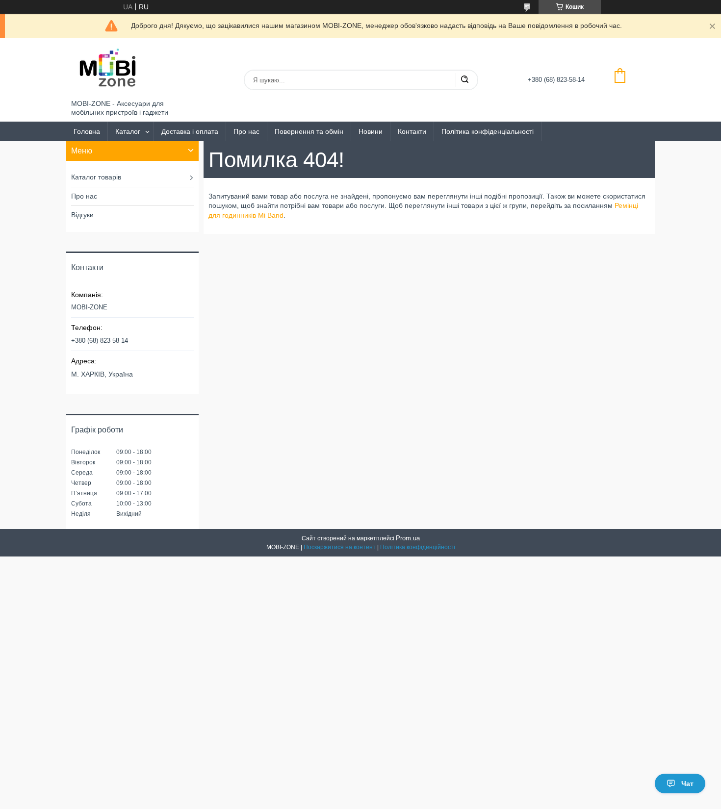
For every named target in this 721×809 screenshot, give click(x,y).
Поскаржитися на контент (340, 547)
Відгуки (82, 215)
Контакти (412, 131)
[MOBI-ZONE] (108, 69)
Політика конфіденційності (417, 547)
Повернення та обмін (309, 131)
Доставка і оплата (189, 131)
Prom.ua (408, 538)
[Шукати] (464, 80)
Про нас (246, 131)
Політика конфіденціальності (487, 131)
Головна (87, 131)
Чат (687, 783)
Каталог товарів (96, 177)
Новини (371, 131)
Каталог (127, 131)
